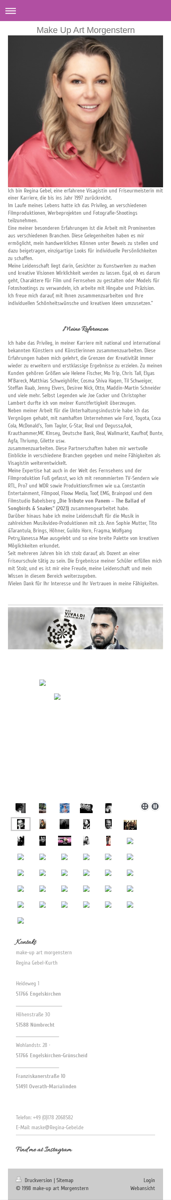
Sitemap (65, 1180)
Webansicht (142, 1188)
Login (149, 1180)
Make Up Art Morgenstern (86, 30)
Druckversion (38, 1180)
